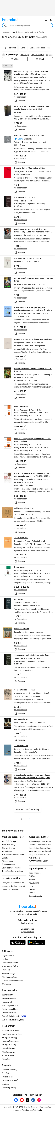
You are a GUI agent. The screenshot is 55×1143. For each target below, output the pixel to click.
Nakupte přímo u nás (10, 1005)
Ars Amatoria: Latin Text (24, 197)
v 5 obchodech (20, 528)
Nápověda (6, 1059)
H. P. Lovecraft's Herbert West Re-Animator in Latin (33, 279)
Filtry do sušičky (8, 844)
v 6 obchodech (20, 158)
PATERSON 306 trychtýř (38, 861)
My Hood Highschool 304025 (40, 841)
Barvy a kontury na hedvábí (13, 854)
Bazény (32, 879)
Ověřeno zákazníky (9, 1069)
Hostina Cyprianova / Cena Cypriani (29, 135)
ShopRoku (6, 1073)
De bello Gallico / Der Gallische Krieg (29, 168)
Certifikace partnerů (10, 1080)
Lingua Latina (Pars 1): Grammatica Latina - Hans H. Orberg (27, 453)
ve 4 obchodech (20, 589)
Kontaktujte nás (27, 923)
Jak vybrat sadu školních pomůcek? (14, 883)
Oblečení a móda (35, 896)
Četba (27, 32)
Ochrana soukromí (9, 1012)
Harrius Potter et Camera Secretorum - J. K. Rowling (33, 370)
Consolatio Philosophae (24, 690)
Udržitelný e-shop (9, 1087)
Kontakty (5, 959)
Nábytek (32, 893)
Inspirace (5, 1084)
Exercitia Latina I (21, 406)
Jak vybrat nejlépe (11, 878)
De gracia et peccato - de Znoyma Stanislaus (33, 339)
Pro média (6, 970)
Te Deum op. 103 (21, 537)
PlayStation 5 (34, 883)
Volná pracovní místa (10, 966)
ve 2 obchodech (20, 126)
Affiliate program (8, 1052)
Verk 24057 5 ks (35, 858)
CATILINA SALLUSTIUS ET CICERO (28, 258)
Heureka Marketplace (10, 1041)
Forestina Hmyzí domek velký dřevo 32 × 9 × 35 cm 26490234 (41, 844)
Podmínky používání (10, 962)
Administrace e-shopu (10, 1030)
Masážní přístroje (9, 841)
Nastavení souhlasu (10, 1009)
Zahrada (32, 889)
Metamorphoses (21, 719)
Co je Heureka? (8, 955)
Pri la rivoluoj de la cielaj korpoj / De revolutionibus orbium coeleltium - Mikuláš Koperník (32, 310)
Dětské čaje (7, 851)
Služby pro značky (9, 1044)
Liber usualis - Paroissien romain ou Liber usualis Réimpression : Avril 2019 (31, 107)
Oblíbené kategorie (11, 837)
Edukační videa (8, 1055)
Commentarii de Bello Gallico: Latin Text (31, 655)
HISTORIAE (18, 599)
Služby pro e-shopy (9, 1037)
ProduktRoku (7, 1077)
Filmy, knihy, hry (17, 32)
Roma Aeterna (20, 567)
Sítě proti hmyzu (8, 848)
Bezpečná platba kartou (11, 1016)
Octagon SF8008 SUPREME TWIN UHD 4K (41, 854)
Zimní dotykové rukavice (11, 868)
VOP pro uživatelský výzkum (13, 1020)
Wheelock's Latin (21, 628)
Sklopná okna (7, 861)
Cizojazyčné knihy (37, 32)
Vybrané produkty (37, 837)
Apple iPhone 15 (35, 873)
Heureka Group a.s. (31, 1107)
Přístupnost (7, 984)
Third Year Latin (21, 745)
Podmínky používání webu (32, 1110)
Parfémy (32, 876)
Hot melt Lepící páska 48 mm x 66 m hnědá (41, 848)
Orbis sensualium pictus (24, 508)
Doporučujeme (36, 868)
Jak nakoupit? (7, 995)
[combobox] (27, 25)
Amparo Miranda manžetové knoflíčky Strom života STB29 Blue (41, 851)
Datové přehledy (8, 1048)
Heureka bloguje (8, 973)
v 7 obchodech (20, 97)
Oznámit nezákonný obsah (12, 980)
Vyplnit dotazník (27, 931)
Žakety (5, 858)
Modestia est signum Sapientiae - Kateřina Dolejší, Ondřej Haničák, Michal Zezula (32, 72)
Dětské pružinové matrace (12, 871)
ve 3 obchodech (20, 429)
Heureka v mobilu (9, 998)
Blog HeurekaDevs (9, 977)
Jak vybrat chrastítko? (11, 889)
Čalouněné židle (8, 864)
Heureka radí (7, 1002)
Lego (31, 886)
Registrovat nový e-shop (12, 1034)
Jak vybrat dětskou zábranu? (13, 886)
